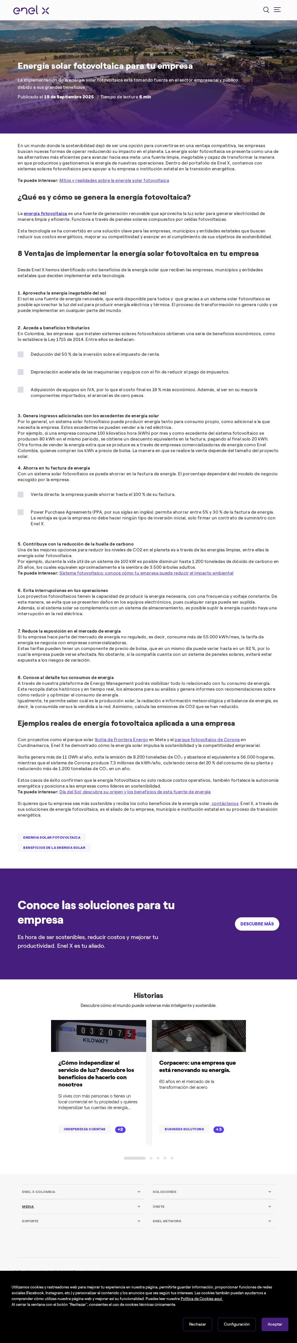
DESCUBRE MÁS (257, 924)
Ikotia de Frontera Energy (121, 739)
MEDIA (28, 1207)
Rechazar (197, 1324)
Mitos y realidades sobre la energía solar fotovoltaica (114, 180)
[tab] (81, 1192)
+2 (120, 1129)
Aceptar (275, 1324)
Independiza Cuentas (85, 1129)
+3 (219, 1129)
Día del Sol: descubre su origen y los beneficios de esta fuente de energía (135, 792)
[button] (135, 1158)
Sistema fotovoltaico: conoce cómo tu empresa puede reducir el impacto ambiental (146, 573)
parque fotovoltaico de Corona (207, 739)
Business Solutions (184, 1129)
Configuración (237, 1324)
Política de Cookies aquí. (202, 1299)
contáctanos (225, 803)
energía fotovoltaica (45, 213)
